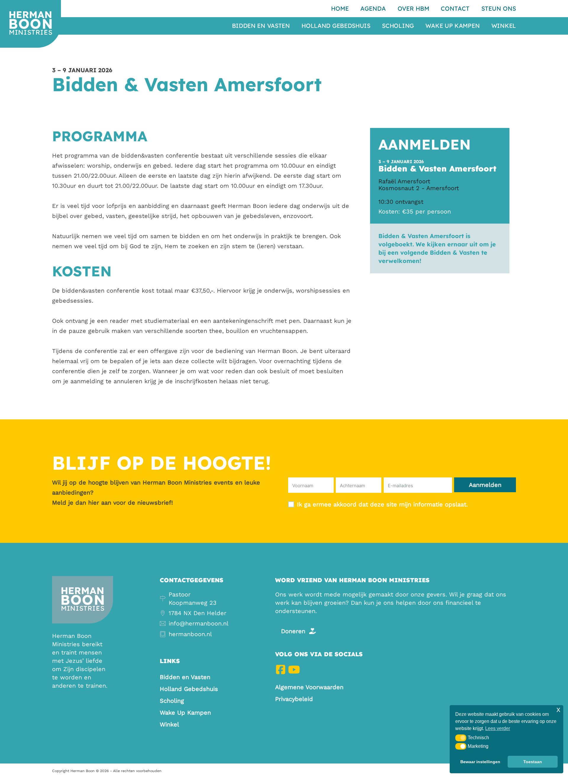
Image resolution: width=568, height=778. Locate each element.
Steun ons (498, 8)
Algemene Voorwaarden (309, 687)
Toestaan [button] (532, 761)
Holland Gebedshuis (335, 25)
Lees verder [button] (497, 728)
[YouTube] (294, 669)
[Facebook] (280, 669)
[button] (460, 737)
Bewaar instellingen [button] (480, 761)
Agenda (373, 8)
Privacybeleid (294, 698)
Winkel (503, 25)
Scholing (398, 25)
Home (340, 8)
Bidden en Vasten (261, 25)
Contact (455, 8)
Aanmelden (485, 484)
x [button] (558, 709)
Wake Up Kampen (452, 25)
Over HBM (413, 8)
